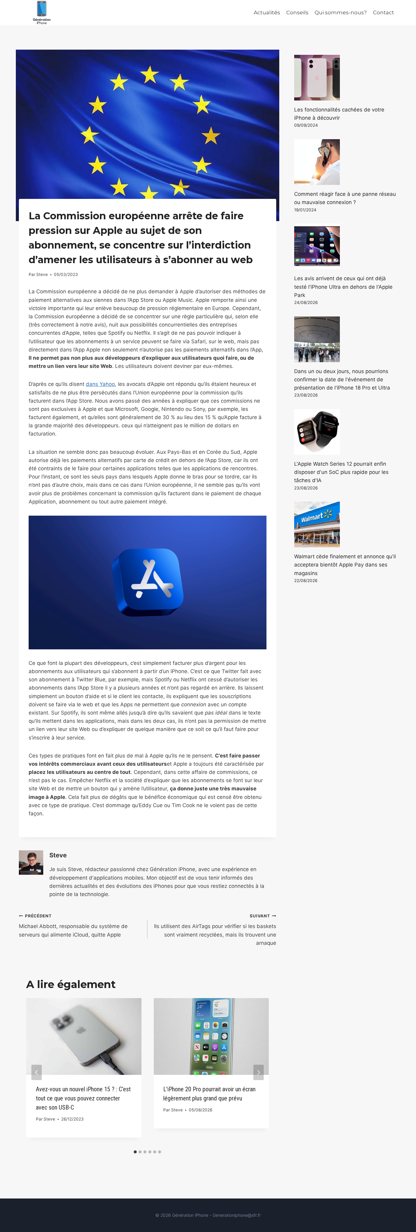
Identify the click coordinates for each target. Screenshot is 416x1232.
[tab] (135, 1151)
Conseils (297, 12)
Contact (383, 12)
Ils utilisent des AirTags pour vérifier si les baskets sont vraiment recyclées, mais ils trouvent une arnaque (215, 929)
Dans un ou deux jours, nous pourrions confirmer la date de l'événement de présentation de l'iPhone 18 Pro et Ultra (342, 379)
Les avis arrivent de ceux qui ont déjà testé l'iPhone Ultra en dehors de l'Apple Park (343, 286)
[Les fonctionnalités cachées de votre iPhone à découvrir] (345, 78)
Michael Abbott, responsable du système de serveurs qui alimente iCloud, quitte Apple (73, 925)
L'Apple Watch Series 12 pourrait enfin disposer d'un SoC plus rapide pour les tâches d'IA (341, 472)
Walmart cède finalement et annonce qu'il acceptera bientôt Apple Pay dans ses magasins (345, 564)
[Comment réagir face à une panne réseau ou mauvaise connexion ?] (345, 162)
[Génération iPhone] (42, 12)
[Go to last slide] (36, 1072)
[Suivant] (258, 1072)
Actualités (267, 12)
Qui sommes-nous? (341, 12)
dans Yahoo (100, 384)
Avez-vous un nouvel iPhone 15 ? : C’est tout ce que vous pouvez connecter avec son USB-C (83, 1098)
